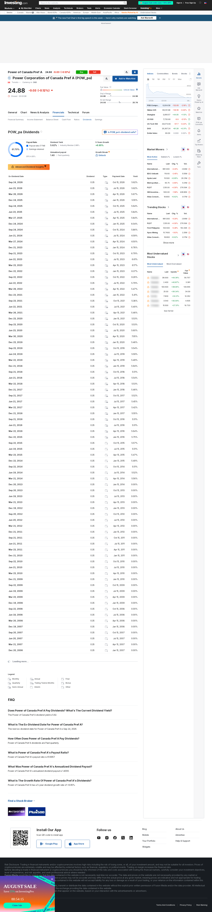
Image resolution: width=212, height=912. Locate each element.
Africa (117, 13)
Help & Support (183, 841)
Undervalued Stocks (148, 13)
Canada (20, 13)
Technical (73, 112)
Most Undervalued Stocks (157, 255)
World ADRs (52, 13)
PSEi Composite (154, 105)
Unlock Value (129, 90)
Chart (23, 112)
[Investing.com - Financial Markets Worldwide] (16, 3)
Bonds (175, 74)
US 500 (150, 119)
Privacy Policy (186, 905)
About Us (180, 829)
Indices (150, 74)
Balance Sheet (52, 119)
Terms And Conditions (165, 905)
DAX (149, 128)
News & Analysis (39, 112)
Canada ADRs (65, 13)
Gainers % (165, 157)
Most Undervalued (155, 264)
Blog (144, 829)
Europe (86, 13)
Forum (85, 112)
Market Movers (155, 149)
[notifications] (200, 2)
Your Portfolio (148, 841)
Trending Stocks (156, 207)
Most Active (152, 157)
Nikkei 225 (151, 110)
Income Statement (35, 119)
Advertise (180, 835)
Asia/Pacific (107, 13)
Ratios (76, 119)
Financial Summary (16, 119)
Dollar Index (152, 133)
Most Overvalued (174, 264)
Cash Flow (66, 119)
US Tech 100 (152, 124)
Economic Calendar (112, 8)
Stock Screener (130, 8)
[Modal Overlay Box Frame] (27, 894)
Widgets (146, 847)
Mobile (145, 835)
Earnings (98, 119)
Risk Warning (201, 905)
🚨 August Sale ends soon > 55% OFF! (155, 3)
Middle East (96, 13)
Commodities (162, 74)
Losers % (177, 157)
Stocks (9, 13)
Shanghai (151, 115)
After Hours (40, 13)
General (12, 112)
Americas (77, 13)
